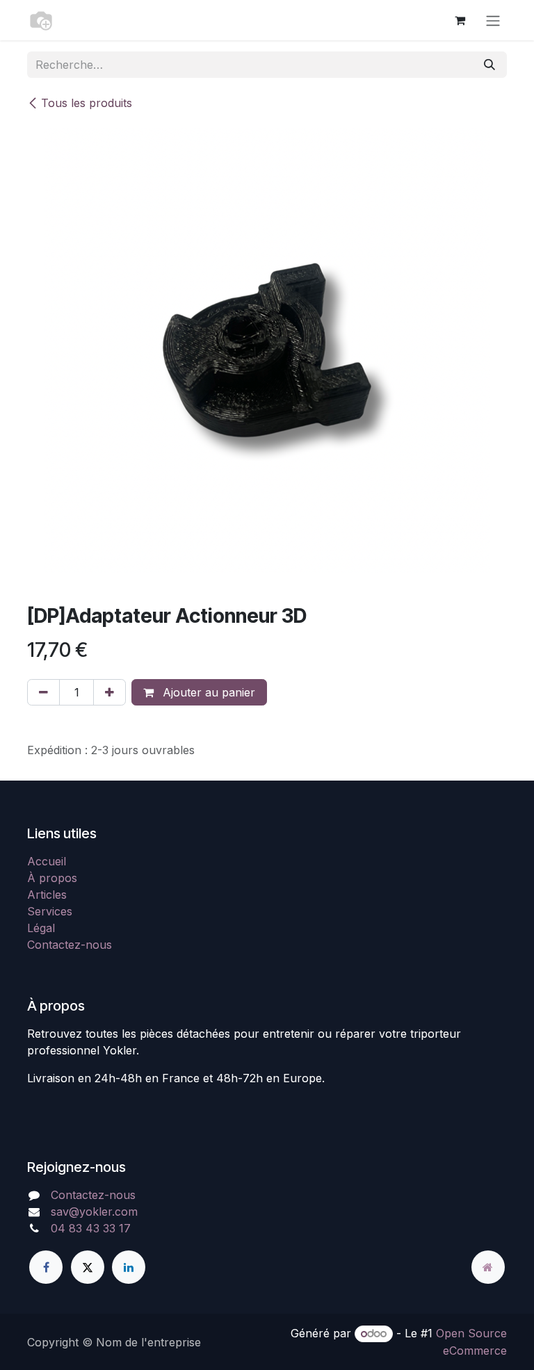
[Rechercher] (489, 64)
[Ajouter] (109, 692)
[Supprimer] (43, 692)
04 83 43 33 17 (91, 1228)
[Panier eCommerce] (460, 20)
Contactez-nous (69, 945)
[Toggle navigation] (493, 20)
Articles (47, 895)
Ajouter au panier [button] (207, 692)
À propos (52, 878)
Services (49, 911)
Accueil (46, 861)
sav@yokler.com (94, 1211)
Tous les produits (86, 103)
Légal (41, 928)
